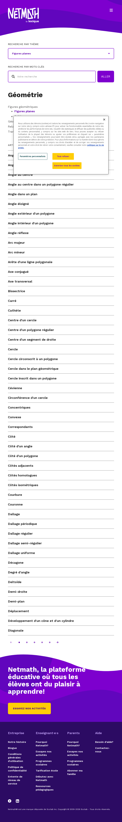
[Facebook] (11, 801)
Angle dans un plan (22, 194)
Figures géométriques (23, 106)
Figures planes (24, 111)
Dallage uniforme (21, 553)
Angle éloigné (18, 204)
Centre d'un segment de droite (32, 339)
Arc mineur (16, 252)
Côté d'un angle (20, 446)
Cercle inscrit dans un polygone (32, 378)
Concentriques (19, 407)
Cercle (13, 349)
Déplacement (18, 611)
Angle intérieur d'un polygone (31, 223)
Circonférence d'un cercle (28, 398)
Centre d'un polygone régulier (31, 330)
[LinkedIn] (17, 801)
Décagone (16, 562)
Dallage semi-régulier (25, 543)
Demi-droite (17, 592)
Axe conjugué (18, 272)
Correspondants (20, 427)
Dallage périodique (22, 524)
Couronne (15, 504)
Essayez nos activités (29, 708)
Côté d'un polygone (23, 456)
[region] (61, 145)
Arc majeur (16, 242)
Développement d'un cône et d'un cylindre (41, 621)
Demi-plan (16, 601)
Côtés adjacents (20, 466)
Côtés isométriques (23, 485)
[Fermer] (104, 119)
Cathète (14, 310)
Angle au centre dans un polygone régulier (41, 184)
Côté (11, 436)
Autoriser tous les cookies (67, 165)
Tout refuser (63, 156)
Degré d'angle (19, 572)
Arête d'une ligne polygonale (30, 262)
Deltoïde (14, 582)
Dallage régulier (20, 533)
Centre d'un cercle (22, 320)
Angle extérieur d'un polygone (31, 213)
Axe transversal (20, 281)
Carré (12, 301)
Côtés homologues (22, 475)
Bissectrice (16, 291)
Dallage (14, 514)
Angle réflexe (18, 233)
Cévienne (15, 388)
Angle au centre (20, 175)
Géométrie (25, 95)
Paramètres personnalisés (33, 156)
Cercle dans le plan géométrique (33, 369)
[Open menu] (111, 10)
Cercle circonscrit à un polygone (33, 359)
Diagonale (16, 630)
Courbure (15, 495)
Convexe (14, 417)
